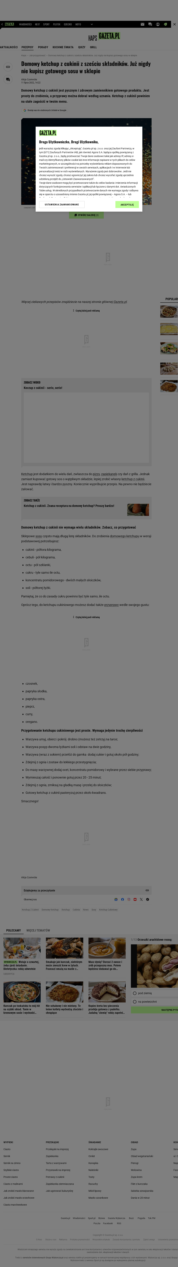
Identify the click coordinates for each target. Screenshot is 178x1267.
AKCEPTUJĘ (127, 204)
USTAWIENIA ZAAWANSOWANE (62, 204)
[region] (89, 169)
